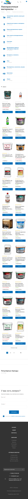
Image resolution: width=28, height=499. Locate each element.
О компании (14, 440)
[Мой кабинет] (23, 2)
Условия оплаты (14, 455)
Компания (14, 437)
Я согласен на (15, 416)
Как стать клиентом (14, 460)
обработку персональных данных (18, 416)
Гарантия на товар (14, 459)
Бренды (14, 447)
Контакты (14, 432)
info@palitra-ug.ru (15, 476)
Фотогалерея (14, 444)
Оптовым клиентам (14, 452)
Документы (14, 445)
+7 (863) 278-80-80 (14, 473)
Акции (14, 430)
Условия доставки (14, 457)
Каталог (14, 427)
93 (20, 352)
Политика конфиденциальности (14, 490)
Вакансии (14, 442)
